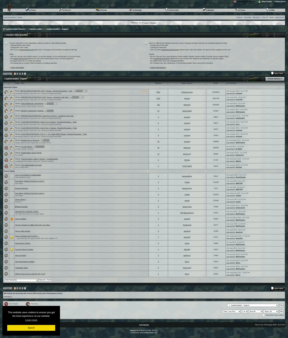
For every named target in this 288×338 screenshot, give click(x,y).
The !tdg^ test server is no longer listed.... (30, 214)
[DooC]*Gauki (241, 177)
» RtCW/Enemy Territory (245, 1)
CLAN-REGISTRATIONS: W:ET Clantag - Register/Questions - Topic (47, 91)
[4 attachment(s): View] (15, 207)
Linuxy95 (239, 99)
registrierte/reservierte (161, 58)
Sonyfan (239, 167)
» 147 (81, 97)
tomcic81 (187, 237)
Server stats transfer (22, 231)
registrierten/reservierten (170, 50)
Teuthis (187, 182)
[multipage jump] (74, 91)
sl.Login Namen (27, 147)
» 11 (55, 103)
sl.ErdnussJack (187, 92)
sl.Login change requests (24, 149)
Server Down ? (20, 199)
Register (153, 23)
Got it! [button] (31, 328)
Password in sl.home (22, 243)
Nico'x (187, 262)
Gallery (239, 17)
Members (257, 17)
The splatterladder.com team (31, 165)
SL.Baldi (239, 149)
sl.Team (242, 10)
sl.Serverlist (173, 10)
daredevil (187, 231)
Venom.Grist (187, 207)
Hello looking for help (22, 177)
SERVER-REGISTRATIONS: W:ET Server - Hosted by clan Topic (45, 97)
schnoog (239, 93)
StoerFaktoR (187, 111)
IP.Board (142, 330)
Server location (20, 255)
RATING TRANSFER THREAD (32, 111)
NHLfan (187, 98)
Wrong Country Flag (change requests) (29, 106)
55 (158, 148)
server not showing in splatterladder (28, 175)
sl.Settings (137, 10)
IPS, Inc (155, 330)
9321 (158, 92)
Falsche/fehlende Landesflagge (32, 103)
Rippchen (187, 105)
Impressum (279, 17)
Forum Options (274, 79)
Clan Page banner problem (24, 262)
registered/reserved (26, 50)
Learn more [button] (31, 320)
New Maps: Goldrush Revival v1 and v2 (29, 181)
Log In (146, 23)
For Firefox (19, 155)
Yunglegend (187, 225)
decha (187, 243)
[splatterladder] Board (15, 29)
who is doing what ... (22, 167)
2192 (158, 98)
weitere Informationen (158, 67)
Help (271, 17)
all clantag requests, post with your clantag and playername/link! (38, 93)
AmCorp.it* (187, 154)
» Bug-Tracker (266, 1)
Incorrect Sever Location (24, 249)
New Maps (19, 183)
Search (265, 17)
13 (158, 154)
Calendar (247, 17)
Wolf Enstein (240, 106)
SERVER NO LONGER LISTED (26, 212)
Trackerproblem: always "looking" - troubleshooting (39, 159)
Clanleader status (21, 268)
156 (158, 105)
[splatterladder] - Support (57, 29)
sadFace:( (187, 255)
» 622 (85, 91)
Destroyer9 (187, 268)
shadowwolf (240, 118)
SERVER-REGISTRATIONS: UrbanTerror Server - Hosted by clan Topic (47, 116)
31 (158, 111)
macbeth (187, 219)
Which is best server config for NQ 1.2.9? (30, 274)
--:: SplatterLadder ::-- (36, 29)
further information (17, 67)
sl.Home (32, 10)
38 (158, 141)
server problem (20, 219)
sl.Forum (103, 10)
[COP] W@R (187, 166)
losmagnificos (187, 176)
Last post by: (230, 93)
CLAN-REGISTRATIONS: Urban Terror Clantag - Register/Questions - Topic (49, 122)
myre (238, 124)
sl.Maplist (210, 10)
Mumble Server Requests (30, 140)
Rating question (22, 207)
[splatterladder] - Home (13, 17)
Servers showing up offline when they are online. (32, 225)
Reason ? (18, 202)
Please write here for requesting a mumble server (33, 143)
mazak (187, 200)
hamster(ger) (187, 188)
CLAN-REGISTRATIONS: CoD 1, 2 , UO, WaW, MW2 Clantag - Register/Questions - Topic (54, 134)
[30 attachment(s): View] (21, 91)
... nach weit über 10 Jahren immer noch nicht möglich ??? (36, 238)
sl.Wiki (272, 10)
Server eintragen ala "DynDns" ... (27, 236)
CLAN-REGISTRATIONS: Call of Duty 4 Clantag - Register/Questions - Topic (49, 128)
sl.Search (67, 10)
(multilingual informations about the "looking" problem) (34, 161)
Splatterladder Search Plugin (31, 153)
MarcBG (187, 249)
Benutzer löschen (21, 188)
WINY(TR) (239, 183)
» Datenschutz (280, 1)
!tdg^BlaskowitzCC (187, 213)
